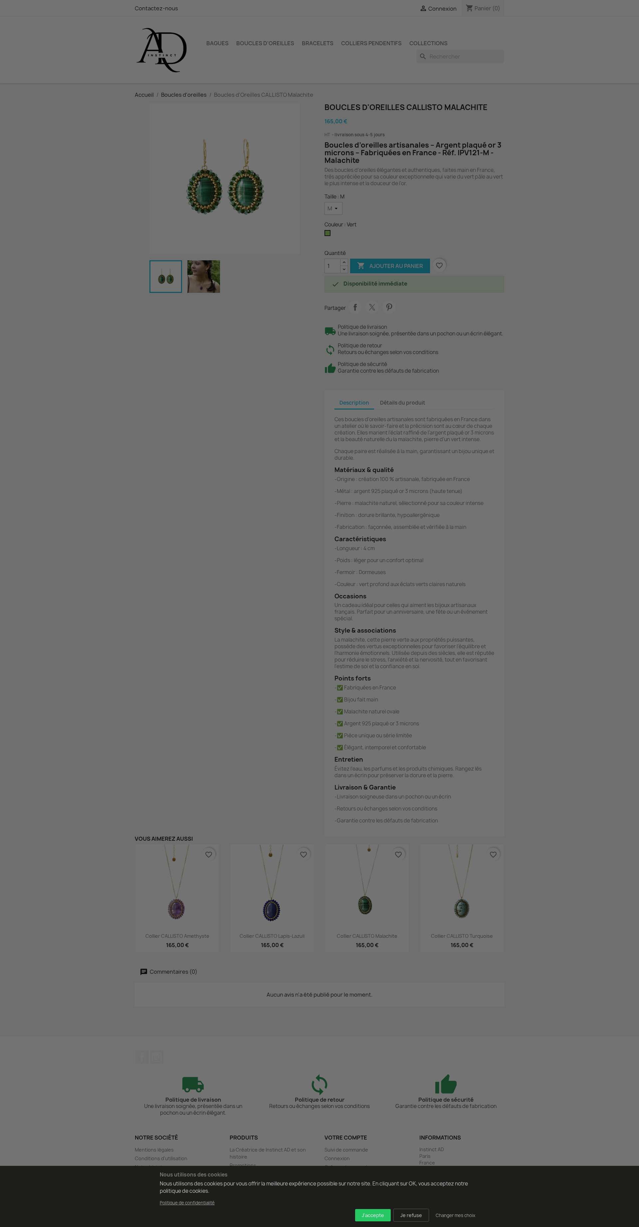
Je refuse (411, 1215)
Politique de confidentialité (187, 1203)
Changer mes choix (455, 1215)
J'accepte (373, 1215)
